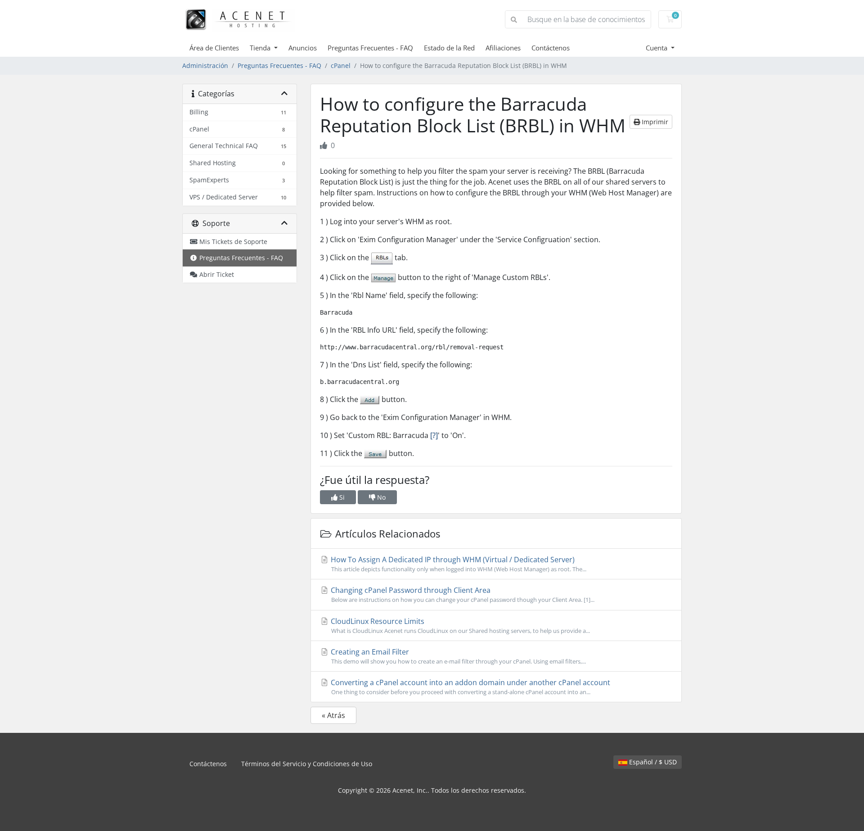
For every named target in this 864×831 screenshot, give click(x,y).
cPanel (341, 65)
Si (341, 497)
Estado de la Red (449, 47)
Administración (205, 65)
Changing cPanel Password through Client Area (461, 594)
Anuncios (302, 47)
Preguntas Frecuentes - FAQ (370, 47)
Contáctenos (550, 47)
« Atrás (333, 715)
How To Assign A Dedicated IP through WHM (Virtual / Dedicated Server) (457, 564)
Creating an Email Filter (457, 656)
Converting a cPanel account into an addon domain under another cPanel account (469, 686)
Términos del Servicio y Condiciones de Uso (306, 763)
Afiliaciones (503, 47)
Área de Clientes (214, 47)
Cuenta (657, 47)
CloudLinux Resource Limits (459, 625)
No (380, 497)
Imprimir (654, 121)
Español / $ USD (652, 762)
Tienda (261, 47)
